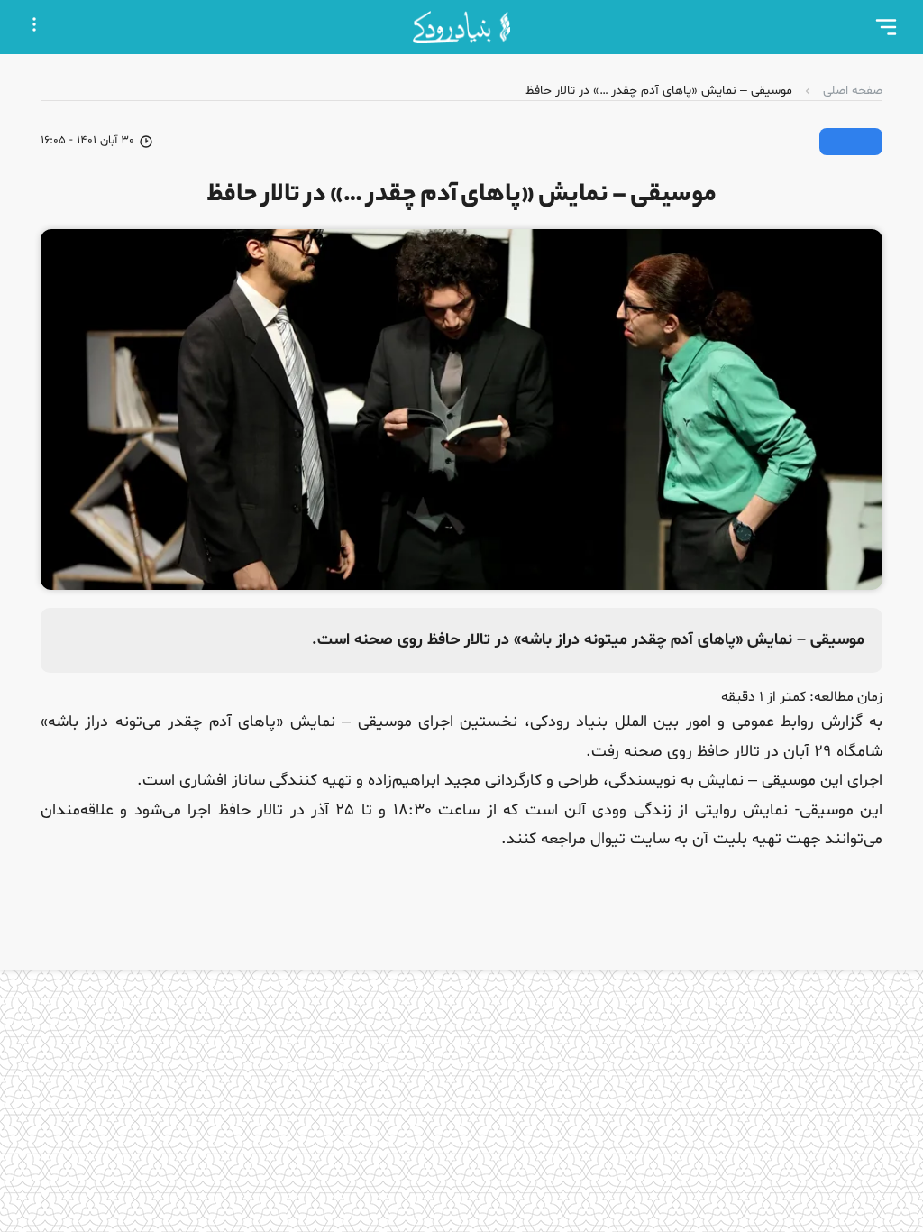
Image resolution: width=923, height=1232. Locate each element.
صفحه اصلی (852, 90)
